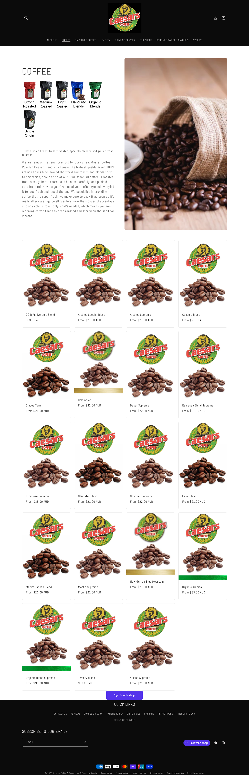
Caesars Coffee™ (61, 773)
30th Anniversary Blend (40, 315)
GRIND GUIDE (134, 714)
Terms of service (139, 773)
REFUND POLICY (186, 714)
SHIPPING (149, 714)
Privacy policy (122, 773)
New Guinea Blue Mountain (147, 581)
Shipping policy (156, 773)
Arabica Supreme (140, 315)
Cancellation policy (195, 773)
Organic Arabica (192, 587)
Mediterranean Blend (39, 587)
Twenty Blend (86, 678)
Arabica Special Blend (91, 315)
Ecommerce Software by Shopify (83, 773)
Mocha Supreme (88, 587)
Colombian (84, 400)
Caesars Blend (191, 315)
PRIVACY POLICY (166, 714)
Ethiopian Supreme (38, 496)
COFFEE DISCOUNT (94, 714)
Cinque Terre (34, 405)
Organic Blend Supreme (40, 678)
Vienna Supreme (140, 678)
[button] (26, 18)
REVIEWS (75, 714)
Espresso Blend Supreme (197, 405)
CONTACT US (60, 714)
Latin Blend (189, 496)
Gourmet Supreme (141, 496)
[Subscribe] (85, 742)
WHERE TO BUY (115, 714)
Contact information (175, 773)
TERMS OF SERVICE (124, 720)
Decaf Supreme (139, 405)
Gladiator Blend (87, 496)
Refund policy (106, 773)
